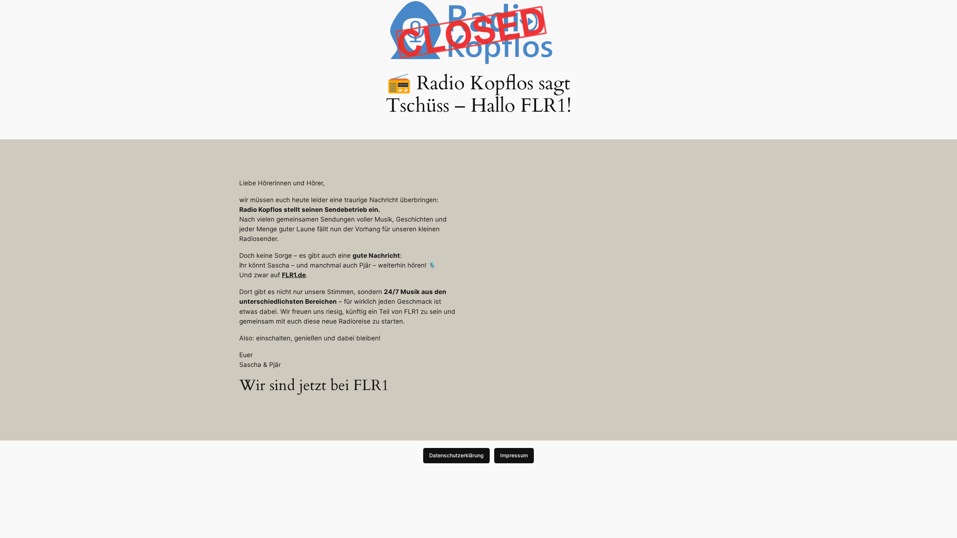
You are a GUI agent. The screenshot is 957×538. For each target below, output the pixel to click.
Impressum (514, 455)
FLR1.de (294, 275)
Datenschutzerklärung (456, 455)
